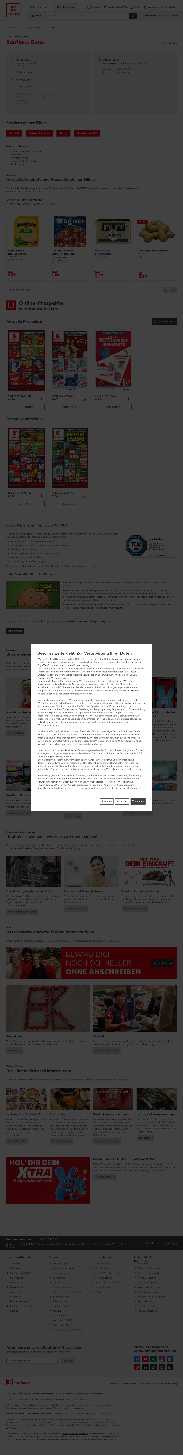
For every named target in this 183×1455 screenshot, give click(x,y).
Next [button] (173, 290)
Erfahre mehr (15, 1050)
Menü (39, 15)
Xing (153, 1359)
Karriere (162, 16)
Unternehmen (149, 16)
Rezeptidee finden (17, 1141)
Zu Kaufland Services (18, 813)
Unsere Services (34, 27)
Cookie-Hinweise (146, 1384)
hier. (101, 744)
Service (54, 1257)
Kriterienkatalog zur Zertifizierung (80, 566)
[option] (26, 247)
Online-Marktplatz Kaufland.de (147, 1258)
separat (41, 671)
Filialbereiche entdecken (107, 1050)
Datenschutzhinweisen (59, 744)
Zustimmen (138, 801)
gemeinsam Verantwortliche (65, 671)
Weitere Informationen (135, 908)
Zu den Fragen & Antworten (22, 911)
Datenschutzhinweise (128, 1384)
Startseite (11, 27)
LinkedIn (170, 1359)
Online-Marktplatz (39, 7)
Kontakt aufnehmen (76, 908)
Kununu (145, 1367)
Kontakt (173, 16)
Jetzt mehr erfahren (105, 1176)
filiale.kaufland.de (19, 1257)
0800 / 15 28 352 (48, 1239)
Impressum (113, 1384)
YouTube (145, 1359)
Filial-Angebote (65, 7)
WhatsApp (170, 1367)
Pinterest (137, 1367)
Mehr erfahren (15, 630)
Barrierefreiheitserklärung (166, 1384)
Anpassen (122, 801)
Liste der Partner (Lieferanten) (125, 788)
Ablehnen (107, 801)
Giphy (162, 1367)
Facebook (137, 1359)
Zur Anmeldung (16, 733)
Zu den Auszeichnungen (107, 1141)
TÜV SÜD (50, 566)
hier (82, 1408)
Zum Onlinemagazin (61, 1141)
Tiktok (153, 1367)
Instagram (162, 1359)
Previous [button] (166, 290)
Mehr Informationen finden (137, 813)
